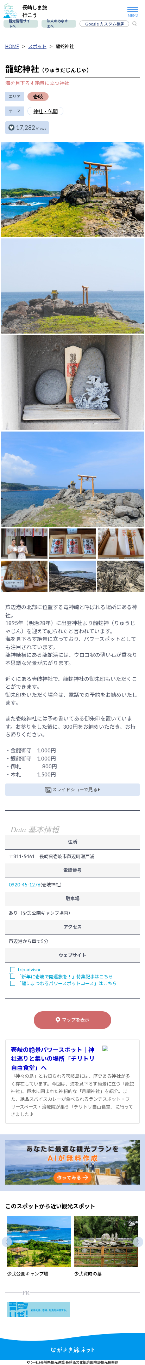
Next (138, 1242)
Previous (7, 1242)
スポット (37, 46)
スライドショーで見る (74, 789)
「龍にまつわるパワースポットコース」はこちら (67, 983)
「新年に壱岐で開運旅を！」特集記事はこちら (65, 976)
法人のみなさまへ (57, 24)
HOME (12, 46)
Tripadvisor (29, 969)
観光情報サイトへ (19, 24)
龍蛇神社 (65, 46)
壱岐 (38, 96)
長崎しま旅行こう (35, 11)
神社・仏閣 (45, 111)
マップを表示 (75, 1020)
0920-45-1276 (24, 884)
